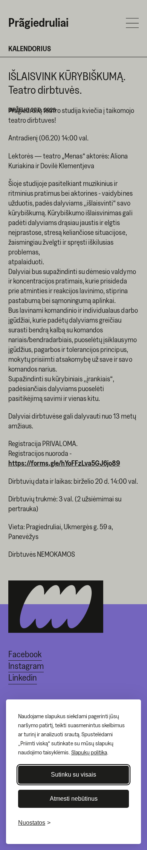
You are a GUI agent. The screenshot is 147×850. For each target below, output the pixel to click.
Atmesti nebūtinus (74, 798)
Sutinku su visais (73, 774)
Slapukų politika (89, 752)
